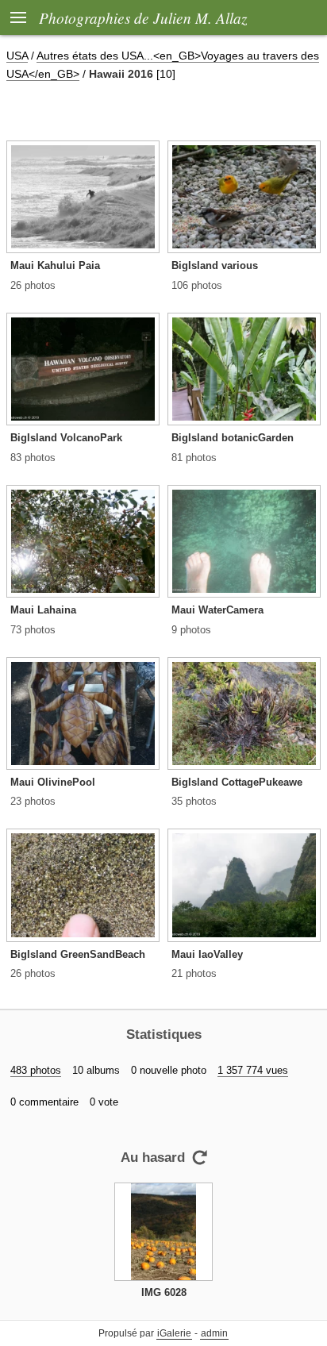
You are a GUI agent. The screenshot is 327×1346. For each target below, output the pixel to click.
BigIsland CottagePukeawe (236, 782)
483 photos (35, 1070)
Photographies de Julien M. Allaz (143, 17)
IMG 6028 (164, 1292)
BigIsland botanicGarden (232, 438)
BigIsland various (214, 265)
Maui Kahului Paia (55, 265)
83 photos (33, 457)
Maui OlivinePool (52, 782)
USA (17, 55)
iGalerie (174, 1333)
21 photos (194, 973)
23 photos (33, 801)
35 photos (194, 801)
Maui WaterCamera (217, 610)
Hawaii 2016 (121, 73)
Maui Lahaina (43, 610)
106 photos (196, 285)
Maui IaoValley (207, 954)
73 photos (33, 630)
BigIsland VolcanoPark (66, 438)
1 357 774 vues (252, 1070)
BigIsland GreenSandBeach (77, 954)
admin (214, 1333)
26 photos (33, 285)
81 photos (194, 457)
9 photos (191, 630)
